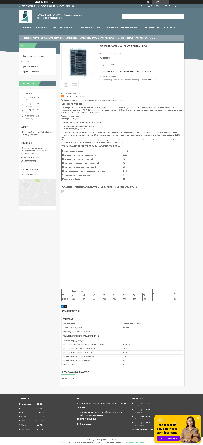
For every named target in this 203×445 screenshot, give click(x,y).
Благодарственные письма (122, 27)
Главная (26, 27)
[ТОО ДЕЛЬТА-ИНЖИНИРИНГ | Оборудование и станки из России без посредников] (25, 16)
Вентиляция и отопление (52, 38)
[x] (65, 307)
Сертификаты (151, 27)
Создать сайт (54, 2)
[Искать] (181, 16)
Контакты (169, 27)
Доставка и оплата (63, 27)
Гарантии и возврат (31, 72)
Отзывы (26, 61)
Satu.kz (114, 440)
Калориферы (71, 38)
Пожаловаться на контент (134, 442)
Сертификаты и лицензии (33, 56)
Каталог (40, 27)
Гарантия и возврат (91, 27)
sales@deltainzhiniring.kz (34, 157)
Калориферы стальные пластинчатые (97, 38)
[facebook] (62, 307)
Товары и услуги (31, 38)
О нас (25, 51)
